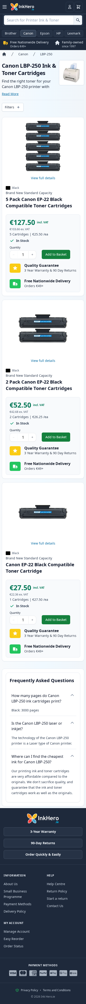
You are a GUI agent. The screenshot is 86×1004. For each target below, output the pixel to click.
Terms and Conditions (57, 990)
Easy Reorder (14, 939)
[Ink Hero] (22, 7)
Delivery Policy (15, 911)
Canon (28, 33)
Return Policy (57, 891)
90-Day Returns (43, 843)
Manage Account (17, 931)
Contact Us (55, 906)
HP (58, 33)
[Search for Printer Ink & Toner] (78, 20)
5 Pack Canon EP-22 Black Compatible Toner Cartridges (39, 202)
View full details (43, 178)
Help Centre (56, 884)
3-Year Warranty (43, 831)
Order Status (13, 946)
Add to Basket (57, 255)
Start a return (57, 898)
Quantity (15, 247)
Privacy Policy (29, 990)
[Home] (4, 54)
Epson (45, 33)
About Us (11, 884)
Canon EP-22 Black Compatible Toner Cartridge (40, 567)
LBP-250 (46, 54)
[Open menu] (4, 7)
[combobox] (43, 20)
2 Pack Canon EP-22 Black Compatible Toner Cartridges (39, 385)
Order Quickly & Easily (43, 854)
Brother (11, 33)
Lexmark (73, 33)
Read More (10, 94)
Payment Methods (17, 904)
